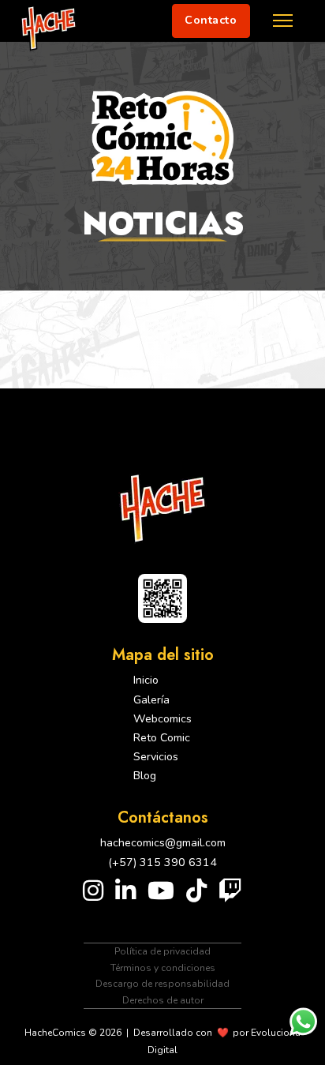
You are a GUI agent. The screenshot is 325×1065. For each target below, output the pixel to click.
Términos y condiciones (162, 968)
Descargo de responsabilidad (162, 983)
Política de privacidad (162, 951)
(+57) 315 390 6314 (162, 862)
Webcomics (162, 718)
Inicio (146, 680)
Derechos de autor (163, 1000)
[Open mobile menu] (283, 20)
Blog (144, 775)
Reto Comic (161, 737)
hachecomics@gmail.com (163, 842)
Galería (151, 699)
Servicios (155, 756)
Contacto (211, 20)
